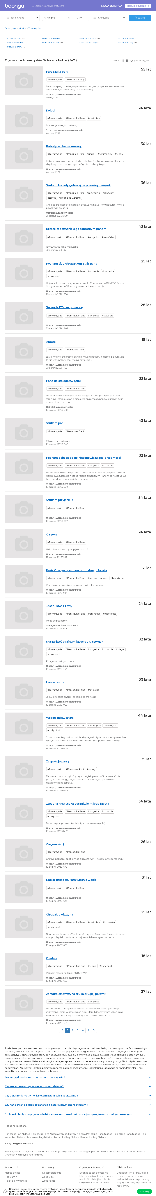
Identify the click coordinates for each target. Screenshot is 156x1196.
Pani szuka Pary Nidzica (93, 1137)
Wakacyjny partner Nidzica (94, 1151)
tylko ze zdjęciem (142, 60)
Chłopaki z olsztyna (59, 914)
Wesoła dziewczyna (60, 718)
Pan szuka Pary (125, 42)
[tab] (78, 1077)
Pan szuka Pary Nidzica (66, 1137)
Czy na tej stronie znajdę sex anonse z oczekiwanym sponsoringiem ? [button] (46, 1104)
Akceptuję (144, 1191)
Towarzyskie (35, 28)
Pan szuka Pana (125, 38)
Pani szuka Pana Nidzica (44, 1133)
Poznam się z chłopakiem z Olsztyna (71, 263)
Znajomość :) (55, 844)
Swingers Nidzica (136, 1151)
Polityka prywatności (16, 1180)
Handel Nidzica (33, 1154)
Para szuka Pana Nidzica (126, 1133)
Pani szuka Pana (51, 38)
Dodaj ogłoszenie (51, 1172)
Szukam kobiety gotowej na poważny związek (78, 185)
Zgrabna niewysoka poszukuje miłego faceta (77, 803)
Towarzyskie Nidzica (16, 1151)
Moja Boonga (111, 5)
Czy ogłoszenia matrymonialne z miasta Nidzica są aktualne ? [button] (41, 1095)
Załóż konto (48, 1180)
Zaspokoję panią (57, 761)
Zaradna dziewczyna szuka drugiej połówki (76, 994)
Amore (51, 342)
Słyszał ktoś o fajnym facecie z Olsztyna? (74, 641)
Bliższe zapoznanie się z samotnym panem (76, 229)
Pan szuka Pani (13, 38)
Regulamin (11, 1176)
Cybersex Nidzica (14, 1154)
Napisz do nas (12, 1172)
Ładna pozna (55, 682)
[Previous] (62, 1030)
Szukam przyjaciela (59, 500)
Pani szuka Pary (13, 46)
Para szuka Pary (88, 42)
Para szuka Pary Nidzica (40, 1137)
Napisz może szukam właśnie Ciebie (71, 880)
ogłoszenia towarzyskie (31, 1051)
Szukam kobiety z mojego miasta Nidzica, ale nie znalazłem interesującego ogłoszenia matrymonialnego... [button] (68, 1114)
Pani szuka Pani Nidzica (72, 1133)
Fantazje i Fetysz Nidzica (64, 1151)
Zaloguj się (48, 1176)
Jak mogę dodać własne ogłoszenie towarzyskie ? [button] (35, 1077)
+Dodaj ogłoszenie (137, 6)
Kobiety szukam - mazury (64, 146)
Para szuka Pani (50, 42)
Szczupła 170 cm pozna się (64, 307)
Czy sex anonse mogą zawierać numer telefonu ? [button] (34, 1086)
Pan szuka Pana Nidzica (99, 1133)
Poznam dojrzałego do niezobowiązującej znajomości (83, 457)
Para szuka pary (57, 71)
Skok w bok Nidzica (39, 1151)
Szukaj (141, 17)
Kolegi (50, 110)
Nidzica (22, 28)
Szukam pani (55, 423)
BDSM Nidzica (117, 1151)
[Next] (94, 1030)
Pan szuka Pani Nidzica (17, 1133)
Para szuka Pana (14, 42)
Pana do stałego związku (63, 381)
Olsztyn (51, 534)
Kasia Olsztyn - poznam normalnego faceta (76, 570)
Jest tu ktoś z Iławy (59, 606)
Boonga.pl (10, 28)
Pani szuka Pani (87, 38)
